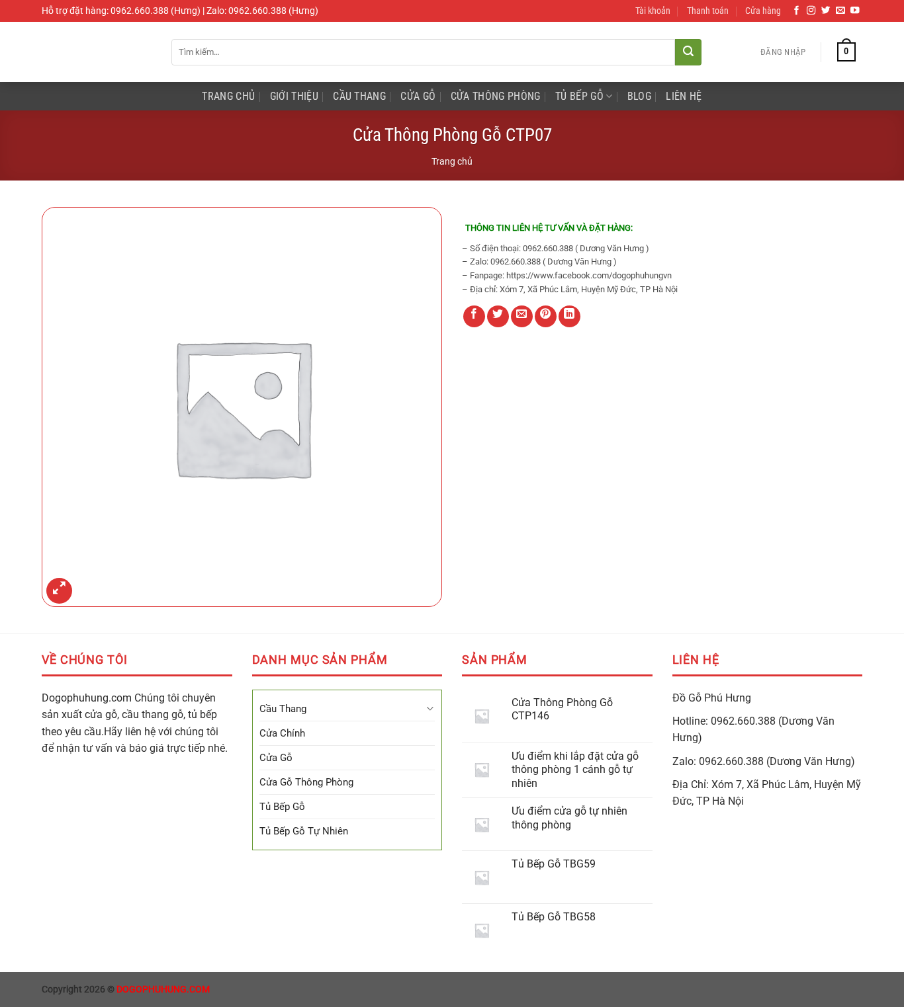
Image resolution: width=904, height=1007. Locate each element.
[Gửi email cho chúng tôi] (840, 11)
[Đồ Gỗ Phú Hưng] (97, 51)
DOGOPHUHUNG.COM (163, 989)
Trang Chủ (228, 96)
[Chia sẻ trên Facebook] (474, 316)
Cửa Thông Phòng (496, 96)
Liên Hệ (683, 96)
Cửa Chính (282, 733)
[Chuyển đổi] (430, 708)
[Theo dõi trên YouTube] (855, 11)
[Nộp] (688, 52)
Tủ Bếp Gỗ (579, 96)
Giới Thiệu (294, 96)
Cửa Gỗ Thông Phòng (306, 782)
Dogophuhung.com (87, 698)
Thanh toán (708, 11)
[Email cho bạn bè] (522, 316)
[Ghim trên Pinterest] (546, 316)
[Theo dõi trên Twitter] (826, 11)
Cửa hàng (763, 11)
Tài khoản (652, 11)
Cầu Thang (359, 96)
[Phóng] (59, 591)
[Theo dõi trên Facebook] (796, 11)
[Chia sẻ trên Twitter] (498, 316)
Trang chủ (452, 161)
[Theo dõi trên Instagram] (811, 11)
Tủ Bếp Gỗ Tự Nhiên (303, 831)
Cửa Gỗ (417, 96)
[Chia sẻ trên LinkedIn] (569, 316)
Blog (639, 96)
